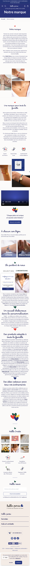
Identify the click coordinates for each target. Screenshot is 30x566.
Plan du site (15, 550)
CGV (3, 548)
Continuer (18, 562)
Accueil (3, 19)
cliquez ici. (18, 558)
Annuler (11, 562)
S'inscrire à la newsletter (15, 493)
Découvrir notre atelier (15, 222)
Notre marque (10, 19)
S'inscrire (7, 288)
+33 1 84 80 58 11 (17, 533)
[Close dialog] (28, 274)
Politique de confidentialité (21, 548)
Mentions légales (9, 548)
